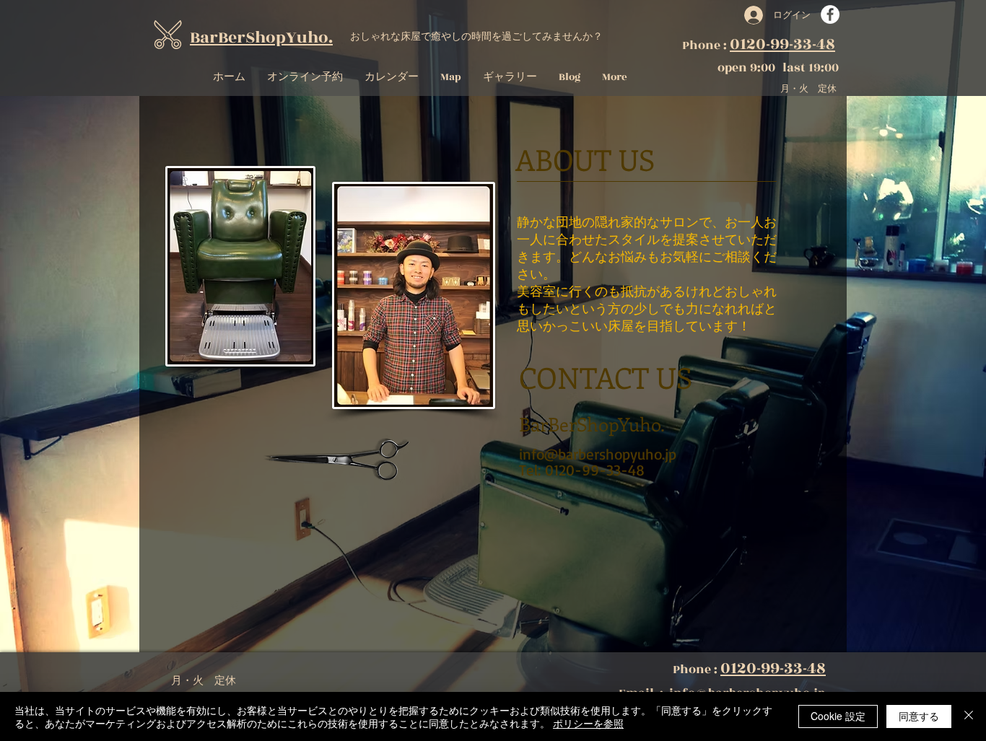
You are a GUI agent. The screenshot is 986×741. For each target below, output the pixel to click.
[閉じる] (968, 716)
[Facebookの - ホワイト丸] (830, 14)
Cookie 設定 (838, 716)
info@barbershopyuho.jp (597, 453)
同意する (919, 716)
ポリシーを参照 (588, 723)
